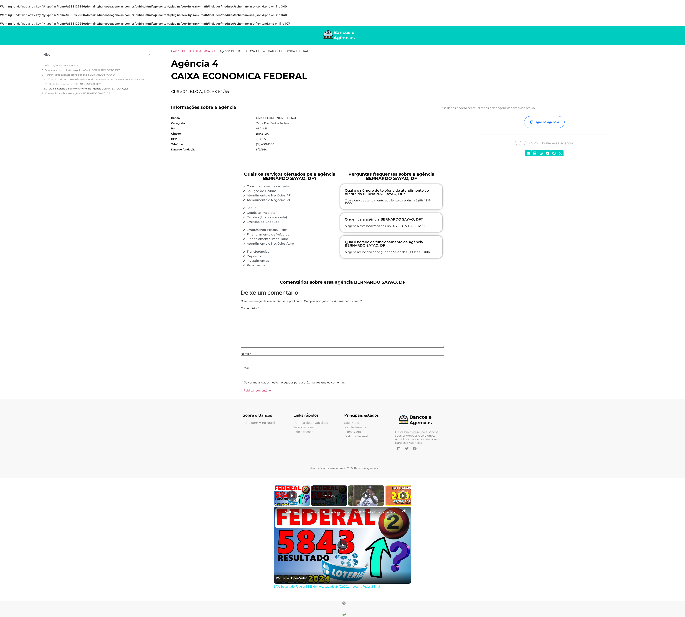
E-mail (246, 368)
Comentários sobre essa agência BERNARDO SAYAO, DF (77, 93)
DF (184, 51)
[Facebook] (414, 448)
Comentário (250, 308)
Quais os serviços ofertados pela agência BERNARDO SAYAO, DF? (82, 70)
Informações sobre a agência (61, 65)
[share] (404, 510)
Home (175, 51)
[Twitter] (406, 448)
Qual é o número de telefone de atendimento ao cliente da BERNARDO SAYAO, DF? (97, 79)
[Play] (366, 495)
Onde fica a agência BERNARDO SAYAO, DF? (75, 84)
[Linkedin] (398, 448)
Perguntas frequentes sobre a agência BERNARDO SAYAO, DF (80, 74)
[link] (279, 512)
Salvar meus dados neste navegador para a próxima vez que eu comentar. (294, 382)
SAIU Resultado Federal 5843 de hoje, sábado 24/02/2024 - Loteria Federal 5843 (342, 512)
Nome (246, 353)
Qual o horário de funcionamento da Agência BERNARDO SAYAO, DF (89, 88)
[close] (344, 603)
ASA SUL (210, 51)
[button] (149, 54)
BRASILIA (195, 51)
